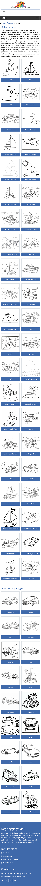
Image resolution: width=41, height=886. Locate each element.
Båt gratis (31, 254)
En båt (10, 354)
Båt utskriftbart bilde (10, 329)
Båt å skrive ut (30, 105)
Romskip (31, 637)
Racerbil (10, 687)
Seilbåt (31, 687)
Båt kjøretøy (10, 279)
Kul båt (10, 479)
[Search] (37, 11)
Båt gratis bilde (10, 229)
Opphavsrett (7, 856)
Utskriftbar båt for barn (10, 529)
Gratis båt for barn (31, 404)
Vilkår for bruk (8, 863)
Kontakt (5, 853)
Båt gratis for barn (31, 229)
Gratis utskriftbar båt (10, 454)
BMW (31, 662)
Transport (10, 23)
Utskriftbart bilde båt (10, 578)
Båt (31, 329)
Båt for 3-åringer (30, 155)
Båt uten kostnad (30, 279)
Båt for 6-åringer (10, 204)
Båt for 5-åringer (30, 179)
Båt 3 (10, 105)
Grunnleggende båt (30, 454)
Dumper (10, 662)
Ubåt (30, 787)
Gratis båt (30, 429)
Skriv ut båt (30, 504)
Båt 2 (31, 80)
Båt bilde (10, 130)
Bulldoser (31, 712)
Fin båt (10, 379)
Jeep (30, 737)
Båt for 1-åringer (30, 130)
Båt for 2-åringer (10, 155)
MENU (4, 18)
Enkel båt (31, 354)
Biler (10, 637)
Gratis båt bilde (10, 404)
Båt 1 (10, 80)
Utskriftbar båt (10, 553)
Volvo (31, 612)
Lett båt (30, 479)
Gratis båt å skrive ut (31, 379)
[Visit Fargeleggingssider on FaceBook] (6, 880)
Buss (10, 737)
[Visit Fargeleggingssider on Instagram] (11, 880)
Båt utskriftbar (31, 304)
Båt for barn (31, 204)
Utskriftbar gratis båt (31, 553)
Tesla (10, 812)
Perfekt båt (10, 504)
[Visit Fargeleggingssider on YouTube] (15, 880)
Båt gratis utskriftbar (10, 254)
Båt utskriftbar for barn (10, 304)
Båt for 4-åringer (10, 179)
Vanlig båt (31, 578)
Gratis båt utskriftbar (10, 429)
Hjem (3, 23)
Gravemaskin (10, 787)
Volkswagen (10, 612)
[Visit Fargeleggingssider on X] (2, 880)
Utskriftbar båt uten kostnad (30, 529)
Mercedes (10, 712)
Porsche (10, 762)
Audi (30, 762)
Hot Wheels (31, 812)
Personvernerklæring (10, 859)
